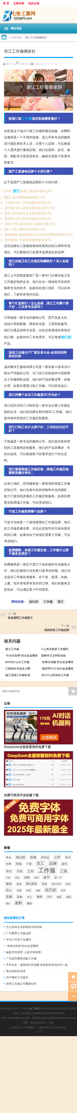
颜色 (29, 903)
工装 (63, 870)
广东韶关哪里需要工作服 (21, 958)
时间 (36, 877)
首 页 (6, 3)
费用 (39, 897)
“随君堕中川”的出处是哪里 (57, 668)
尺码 (20, 871)
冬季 (8, 864)
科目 (28, 890)
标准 (19, 884)
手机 (17, 877)
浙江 (16, 190)
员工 (40, 863)
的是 (19, 890)
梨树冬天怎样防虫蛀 (53, 655)
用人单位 (56, 883)
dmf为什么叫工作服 (17, 662)
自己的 (50, 889)
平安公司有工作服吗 (18, 939)
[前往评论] (72, 986)
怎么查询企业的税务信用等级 (24, 927)
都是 (59, 897)
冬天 (68, 857)
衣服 (9, 896)
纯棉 (38, 890)
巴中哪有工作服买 (17, 977)
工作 (30, 871)
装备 (20, 897)
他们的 (66, 336)
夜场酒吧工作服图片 (20, 617)
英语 (63, 890)
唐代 (64, 864)
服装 (9, 883)
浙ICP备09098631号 (54, 1013)
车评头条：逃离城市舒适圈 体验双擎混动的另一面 (37, 965)
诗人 (29, 897)
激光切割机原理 (15, 971)
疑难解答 (37, 1013)
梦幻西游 (31, 883)
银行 (8, 903)
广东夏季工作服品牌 (18, 933)
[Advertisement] (38, 1074)
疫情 (68, 883)
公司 (57, 857)
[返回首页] (72, 976)
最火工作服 (12, 649)
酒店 (68, 896)
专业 (8, 857)
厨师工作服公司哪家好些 (21, 983)
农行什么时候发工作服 (55, 675)
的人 (9, 890)
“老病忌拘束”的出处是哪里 (22, 946)
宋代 (9, 871)
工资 (8, 877)
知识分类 (33, 3)
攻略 (27, 877)
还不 (49, 897)
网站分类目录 (61, 1008)
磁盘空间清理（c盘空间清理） (24, 952)
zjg (14, 63)
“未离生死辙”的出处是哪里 (57, 662)
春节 (46, 877)
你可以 (45, 857)
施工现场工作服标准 (17, 675)
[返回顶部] (72, 996)
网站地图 (26, 1013)
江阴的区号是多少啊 (17, 668)
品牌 (53, 863)
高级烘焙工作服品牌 (56, 630)
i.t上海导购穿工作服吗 (54, 649)
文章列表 (18, 3)
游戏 (44, 884)
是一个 (58, 877)
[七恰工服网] (38, 14)
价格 (33, 857)
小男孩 (38, 1031)
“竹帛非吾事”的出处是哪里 (21, 655)
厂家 (29, 864)
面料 (18, 902)
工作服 (26, 118)
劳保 (19, 864)
